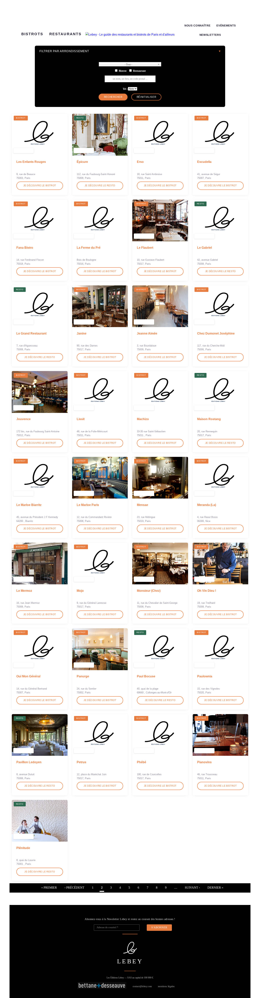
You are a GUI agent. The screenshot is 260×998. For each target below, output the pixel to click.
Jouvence (23, 419)
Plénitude (23, 848)
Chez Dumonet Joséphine (216, 333)
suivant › (192, 887)
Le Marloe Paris (88, 505)
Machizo (143, 419)
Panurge (83, 676)
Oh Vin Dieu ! (206, 590)
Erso (140, 161)
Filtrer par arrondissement (64, 51)
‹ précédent (74, 887)
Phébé (141, 762)
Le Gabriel (204, 247)
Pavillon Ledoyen (28, 762)
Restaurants (65, 34)
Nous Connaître (197, 25)
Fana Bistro (24, 247)
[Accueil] (130, 34)
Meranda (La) (206, 505)
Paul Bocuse (146, 676)
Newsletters (210, 34)
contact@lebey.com (142, 986)
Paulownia (204, 676)
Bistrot (123, 70)
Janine (81, 333)
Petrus (81, 762)
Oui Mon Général (28, 676)
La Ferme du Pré (88, 247)
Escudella (204, 161)
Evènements (226, 25)
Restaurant (139, 70)
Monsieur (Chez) (148, 590)
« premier (49, 887)
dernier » (215, 887)
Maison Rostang (209, 419)
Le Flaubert (145, 247)
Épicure (82, 161)
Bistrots (32, 34)
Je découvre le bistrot (39, 185)
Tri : (125, 88)
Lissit (81, 419)
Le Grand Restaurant (31, 333)
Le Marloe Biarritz (28, 505)
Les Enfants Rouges (31, 161)
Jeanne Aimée (147, 333)
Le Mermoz (24, 590)
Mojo (80, 590)
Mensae (142, 505)
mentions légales (166, 986)
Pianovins (204, 762)
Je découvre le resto (100, 185)
